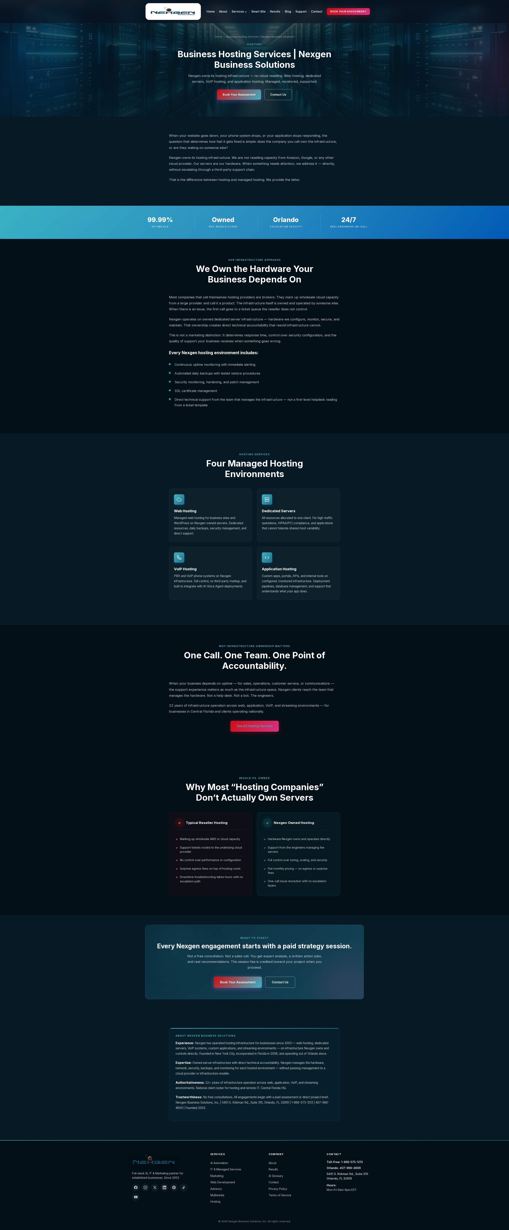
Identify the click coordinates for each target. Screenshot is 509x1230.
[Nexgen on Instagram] (145, 1187)
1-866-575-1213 (352, 1162)
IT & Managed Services (225, 1169)
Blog (288, 11)
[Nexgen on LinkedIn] (164, 1187)
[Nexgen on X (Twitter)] (155, 1187)
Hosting (215, 1201)
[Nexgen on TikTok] (183, 1187)
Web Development (222, 1182)
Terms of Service (280, 1195)
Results (275, 11)
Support (301, 11)
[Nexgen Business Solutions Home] (173, 11)
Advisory (216, 1188)
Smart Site (258, 11)
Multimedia (217, 1195)
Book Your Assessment (348, 11)
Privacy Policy (278, 1188)
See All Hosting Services (254, 726)
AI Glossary (276, 1176)
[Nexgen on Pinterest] (174, 1187)
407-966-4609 (350, 1168)
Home (211, 11)
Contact (316, 11)
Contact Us (278, 94)
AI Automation (219, 1163)
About (223, 11)
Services (238, 11)
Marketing (216, 1176)
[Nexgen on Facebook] (136, 1187)
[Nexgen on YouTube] (136, 1197)
